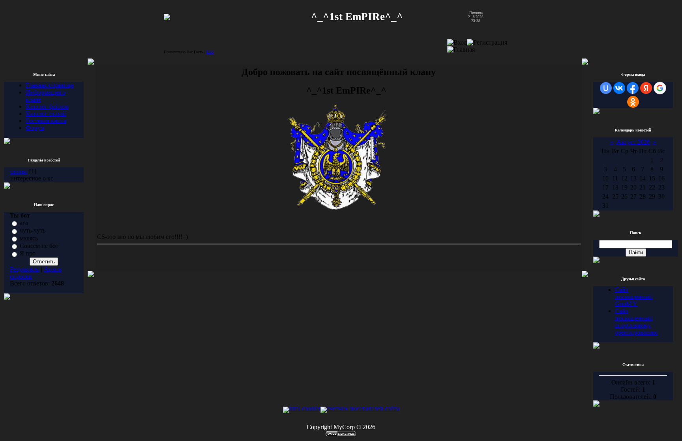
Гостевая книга (46, 120)
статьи (19, 171)
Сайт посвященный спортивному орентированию (636, 322)
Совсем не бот (39, 245)
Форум (35, 127)
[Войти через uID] (606, 88)
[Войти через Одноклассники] (633, 102)
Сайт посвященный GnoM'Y (634, 296)
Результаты (24, 269)
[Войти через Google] (660, 88)
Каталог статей (46, 113)
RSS (210, 52)
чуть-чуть (32, 230)
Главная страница (49, 85)
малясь (29, 238)
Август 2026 (633, 142)
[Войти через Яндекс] (646, 88)
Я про (28, 253)
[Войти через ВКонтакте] (619, 88)
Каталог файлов (47, 106)
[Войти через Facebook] (633, 88)
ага (24, 223)
